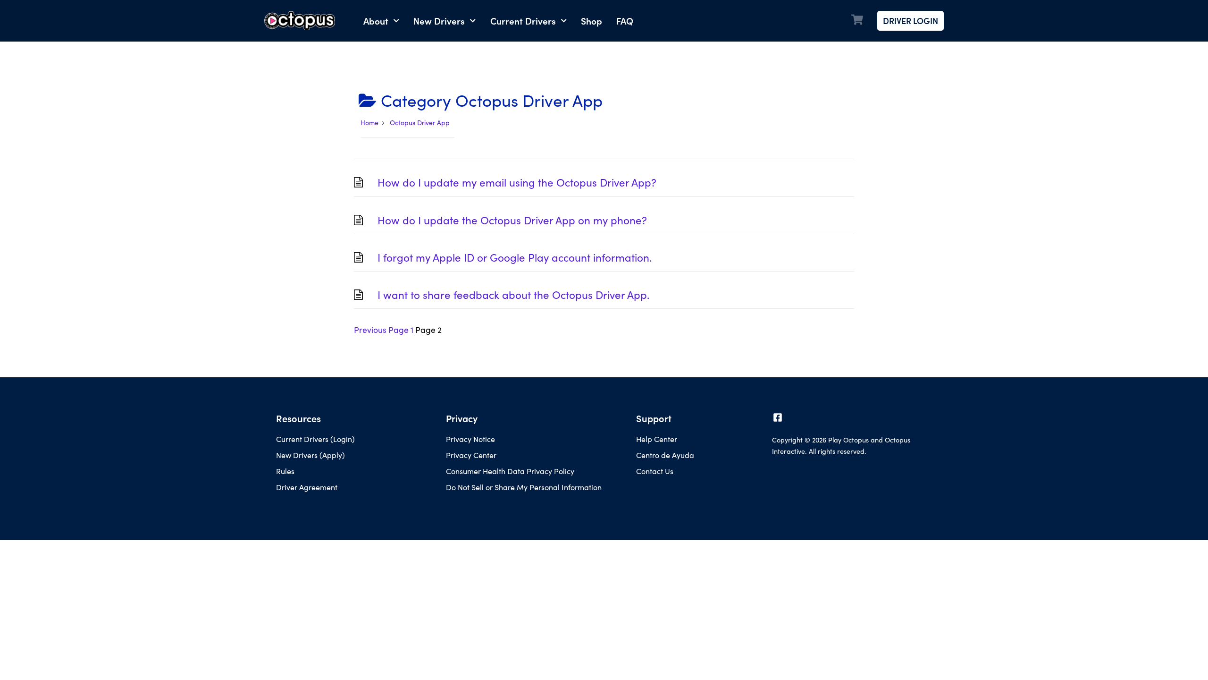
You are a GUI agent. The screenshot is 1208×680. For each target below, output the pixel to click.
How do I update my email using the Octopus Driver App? (517, 182)
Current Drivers (523, 21)
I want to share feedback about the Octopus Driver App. (513, 295)
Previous (370, 329)
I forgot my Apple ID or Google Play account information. (515, 257)
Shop (591, 21)
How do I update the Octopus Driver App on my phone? (512, 220)
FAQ (624, 21)
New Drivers (439, 21)
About (375, 21)
